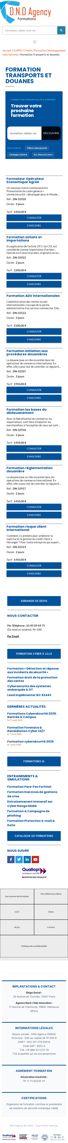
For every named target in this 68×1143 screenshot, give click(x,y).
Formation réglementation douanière (30, 469)
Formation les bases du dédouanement (27, 411)
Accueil (7, 50)
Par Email (13, 636)
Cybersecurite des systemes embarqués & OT (29, 688)
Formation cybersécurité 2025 (30, 741)
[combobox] (30, 30)
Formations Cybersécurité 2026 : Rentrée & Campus (32, 715)
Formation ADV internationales (33, 295)
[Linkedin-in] (27, 859)
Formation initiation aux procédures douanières (27, 352)
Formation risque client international (26, 528)
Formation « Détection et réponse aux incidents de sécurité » (33, 670)
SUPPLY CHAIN (22, 50)
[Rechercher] (61, 30)
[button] (35, 42)
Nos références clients (51, 893)
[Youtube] (35, 859)
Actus (17, 927)
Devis (51, 911)
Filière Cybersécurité (37, 148)
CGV (17, 911)
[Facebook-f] (11, 859)
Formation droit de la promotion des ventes (32, 679)
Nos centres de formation (17, 896)
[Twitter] (19, 859)
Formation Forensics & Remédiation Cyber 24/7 (26, 729)
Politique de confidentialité (34, 946)
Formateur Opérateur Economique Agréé (25, 180)
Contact (51, 927)
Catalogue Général (18, 154)
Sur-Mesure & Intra (43, 154)
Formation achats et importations (24, 239)
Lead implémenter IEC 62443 (29, 695)
